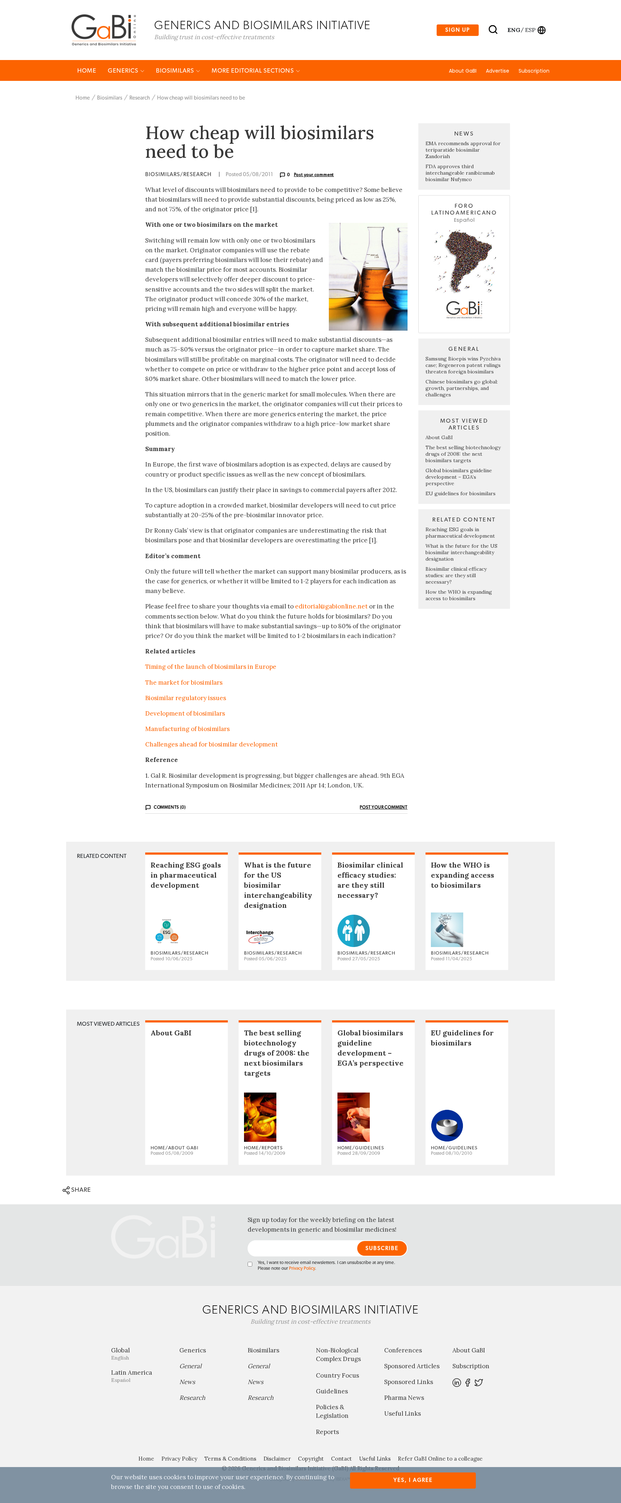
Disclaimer (277, 1458)
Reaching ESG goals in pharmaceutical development (460, 532)
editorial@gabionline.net (331, 606)
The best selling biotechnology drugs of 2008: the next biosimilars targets (463, 454)
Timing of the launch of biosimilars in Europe (210, 667)
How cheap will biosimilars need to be (201, 98)
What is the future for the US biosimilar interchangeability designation (461, 552)
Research (139, 98)
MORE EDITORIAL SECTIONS (253, 71)
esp (530, 29)
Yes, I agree (413, 1480)
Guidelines (332, 1391)
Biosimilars (176, 71)
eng (513, 29)
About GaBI (463, 70)
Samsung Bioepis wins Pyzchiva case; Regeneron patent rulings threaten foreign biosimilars (463, 365)
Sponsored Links (408, 1382)
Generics (124, 71)
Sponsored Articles (412, 1366)
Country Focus (337, 1375)
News (187, 1382)
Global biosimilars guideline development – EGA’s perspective (459, 477)
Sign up (457, 30)
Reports (327, 1432)
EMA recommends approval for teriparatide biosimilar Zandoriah (463, 150)
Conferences (403, 1350)
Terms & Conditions (230, 1458)
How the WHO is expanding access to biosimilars (459, 595)
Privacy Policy (302, 1268)
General (190, 1366)
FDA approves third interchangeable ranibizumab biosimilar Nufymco (460, 173)
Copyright (311, 1458)
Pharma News (404, 1398)
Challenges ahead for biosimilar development (211, 744)
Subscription (534, 70)
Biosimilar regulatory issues (185, 698)
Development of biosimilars (185, 713)
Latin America (131, 1376)
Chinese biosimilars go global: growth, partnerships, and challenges (462, 388)
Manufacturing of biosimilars (187, 729)
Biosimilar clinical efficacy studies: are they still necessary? (456, 575)
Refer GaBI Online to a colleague (440, 1458)
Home (86, 71)
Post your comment (314, 175)
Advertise (497, 70)
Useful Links (402, 1413)
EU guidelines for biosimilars (461, 493)
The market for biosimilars (183, 682)
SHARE (80, 1190)
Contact (341, 1458)
